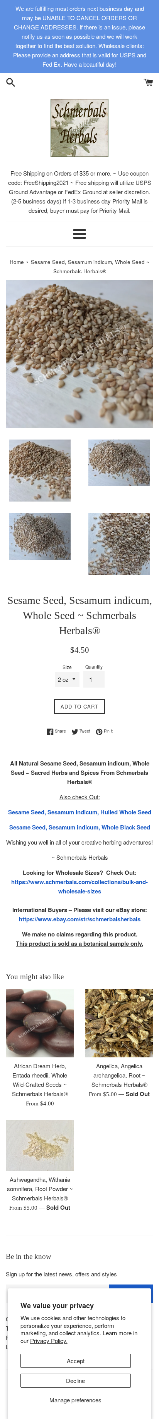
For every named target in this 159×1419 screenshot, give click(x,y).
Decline (75, 1380)
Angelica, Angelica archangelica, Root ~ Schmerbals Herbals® (119, 1075)
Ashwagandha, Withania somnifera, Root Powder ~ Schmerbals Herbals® (40, 1188)
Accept (76, 1361)
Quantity (94, 666)
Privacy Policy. (49, 1340)
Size (67, 667)
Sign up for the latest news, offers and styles (61, 1274)
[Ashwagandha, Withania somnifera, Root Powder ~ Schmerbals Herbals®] (40, 1145)
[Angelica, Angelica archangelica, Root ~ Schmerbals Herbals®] (119, 1023)
